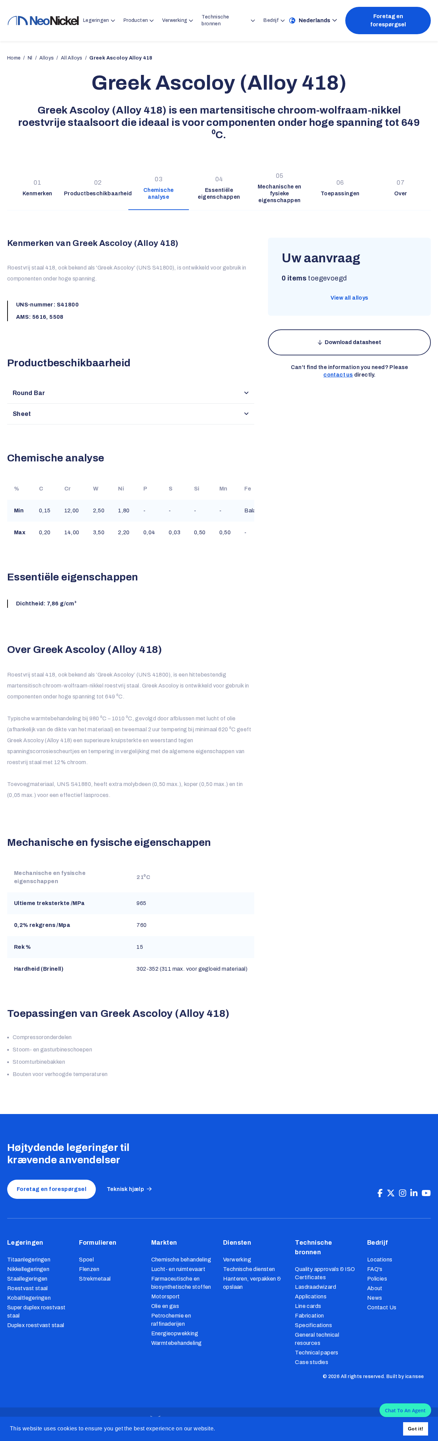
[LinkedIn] (413, 1193)
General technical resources (317, 1339)
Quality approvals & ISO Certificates (325, 1273)
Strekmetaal (95, 1279)
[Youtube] (426, 1193)
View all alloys (350, 298)
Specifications (313, 1325)
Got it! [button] (416, 1428)
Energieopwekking (174, 1333)
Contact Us (382, 1307)
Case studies (311, 1362)
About (375, 1288)
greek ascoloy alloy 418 (120, 58)
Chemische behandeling (181, 1259)
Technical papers (316, 1352)
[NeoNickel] (43, 20)
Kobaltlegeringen (29, 1298)
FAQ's (375, 1269)
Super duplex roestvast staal (36, 1312)
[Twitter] (391, 1193)
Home (14, 58)
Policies (377, 1279)
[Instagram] (402, 1193)
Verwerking (237, 1259)
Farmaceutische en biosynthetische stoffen (181, 1283)
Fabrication (309, 1316)
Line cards (308, 1306)
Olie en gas (165, 1306)
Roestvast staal (27, 1288)
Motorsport (165, 1296)
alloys (46, 58)
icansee (414, 1376)
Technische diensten (249, 1269)
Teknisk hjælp (125, 1189)
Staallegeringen (27, 1279)
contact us (338, 375)
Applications (310, 1296)
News (374, 1298)
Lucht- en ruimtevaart (178, 1269)
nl (30, 58)
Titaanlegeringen (28, 1259)
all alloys (71, 58)
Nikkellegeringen (28, 1269)
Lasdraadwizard (315, 1287)
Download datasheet (353, 342)
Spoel (86, 1259)
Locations (379, 1259)
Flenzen (89, 1269)
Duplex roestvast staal (35, 1325)
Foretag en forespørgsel (388, 20)
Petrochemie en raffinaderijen (171, 1320)
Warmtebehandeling (176, 1343)
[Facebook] (380, 1193)
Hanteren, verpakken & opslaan (252, 1283)
